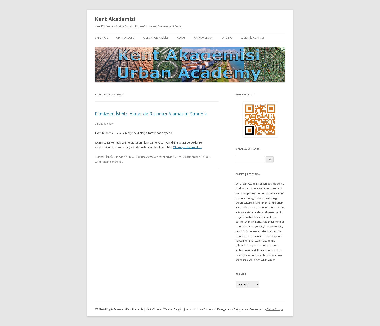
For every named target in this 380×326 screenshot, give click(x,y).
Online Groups (274, 309)
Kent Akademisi (115, 19)
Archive (227, 37)
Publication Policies (155, 37)
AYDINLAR (129, 157)
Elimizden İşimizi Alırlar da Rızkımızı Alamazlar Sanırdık (151, 114)
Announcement (204, 37)
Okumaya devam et (187, 147)
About (181, 37)
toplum (141, 157)
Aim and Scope (125, 37)
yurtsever (152, 157)
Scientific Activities (252, 37)
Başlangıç (101, 37)
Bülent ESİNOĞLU (105, 157)
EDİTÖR (205, 157)
